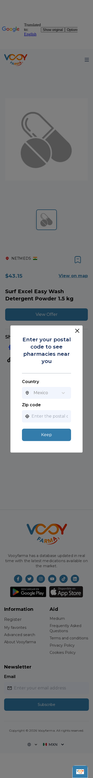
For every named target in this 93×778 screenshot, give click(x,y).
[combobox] (33, 393)
